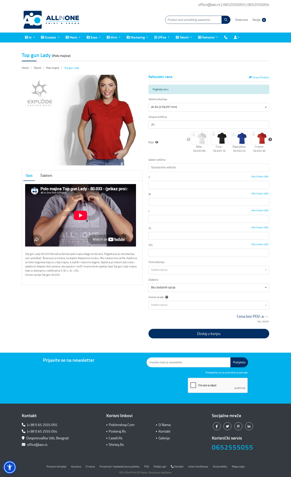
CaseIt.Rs (115, 438)
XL (149, 228)
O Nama (165, 425)
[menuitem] (30, 37)
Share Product (261, 77)
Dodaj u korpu (209, 333)
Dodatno (153, 279)
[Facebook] (217, 426)
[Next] (139, 120)
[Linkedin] (249, 426)
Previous (188, 140)
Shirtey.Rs (116, 444)
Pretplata (239, 362)
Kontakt (164, 431)
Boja (151, 142)
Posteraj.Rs (117, 431)
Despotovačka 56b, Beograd (47, 438)
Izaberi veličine (156, 159)
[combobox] (208, 107)
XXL (150, 245)
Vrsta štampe (156, 262)
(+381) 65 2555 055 (41, 425)
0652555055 (232, 447)
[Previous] (26, 120)
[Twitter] (227, 426)
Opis (29, 175)
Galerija (164, 438)
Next (270, 140)
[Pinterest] (238, 426)
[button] (199, 138)
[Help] (166, 297)
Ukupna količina (157, 117)
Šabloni (46, 175)
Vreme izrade (156, 297)
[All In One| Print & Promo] (51, 20)
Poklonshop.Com (121, 425)
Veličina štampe (157, 99)
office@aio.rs (36, 444)
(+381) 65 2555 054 (41, 431)
